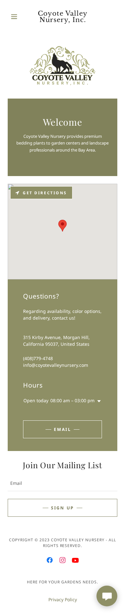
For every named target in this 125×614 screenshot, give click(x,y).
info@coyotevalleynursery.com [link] (55, 365)
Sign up (62, 508)
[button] (16, 16)
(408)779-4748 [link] (38, 358)
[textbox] (62, 483)
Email (62, 429)
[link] (62, 17)
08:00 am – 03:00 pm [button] (72, 400)
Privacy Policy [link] (62, 599)
